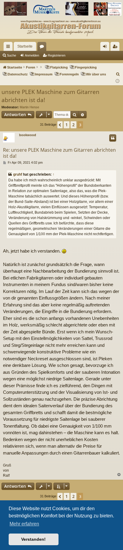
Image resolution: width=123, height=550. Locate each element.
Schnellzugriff (9, 47)
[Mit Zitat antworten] (112, 138)
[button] (59, 124)
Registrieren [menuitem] (116, 47)
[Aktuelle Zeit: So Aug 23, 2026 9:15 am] (117, 81)
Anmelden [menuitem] (106, 47)
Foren (43, 47)
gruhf (17, 174)
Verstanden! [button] (33, 539)
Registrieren (56, 55)
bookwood (27, 135)
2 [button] (73, 124)
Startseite (25, 46)
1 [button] (66, 124)
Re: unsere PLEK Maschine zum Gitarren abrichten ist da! (59, 153)
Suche (11, 55)
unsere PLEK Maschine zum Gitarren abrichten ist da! (50, 96)
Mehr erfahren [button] (24, 523)
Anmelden (32, 55)
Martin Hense (29, 107)
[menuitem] (118, 74)
